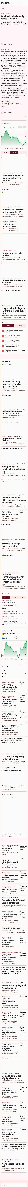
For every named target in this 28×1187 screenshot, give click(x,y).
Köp (20, 127)
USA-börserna (10, 696)
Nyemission (11, 711)
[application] (14, 139)
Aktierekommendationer (12, 845)
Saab (8, 511)
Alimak (11, 207)
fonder (8, 572)
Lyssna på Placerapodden (8, 789)
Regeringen (9, 1027)
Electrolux (10, 436)
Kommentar (4, 250)
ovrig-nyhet (4, 711)
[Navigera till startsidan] (5, 3)
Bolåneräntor (22, 539)
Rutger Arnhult (10, 682)
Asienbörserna (10, 982)
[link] (14, 171)
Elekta (8, 859)
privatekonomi (13, 539)
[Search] (21, 3)
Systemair (9, 1129)
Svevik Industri (18, 1043)
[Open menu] (25, 3)
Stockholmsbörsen (11, 754)
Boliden (10, 250)
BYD (8, 725)
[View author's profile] (25, 44)
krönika (4, 379)
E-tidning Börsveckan (7, 836)
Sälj (24, 127)
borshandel (8, 13)
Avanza (9, 937)
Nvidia (8, 1102)
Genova (10, 1073)
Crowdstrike (10, 173)
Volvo (8, 872)
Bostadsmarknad (11, 464)
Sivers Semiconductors (12, 952)
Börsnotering (11, 379)
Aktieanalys (5, 207)
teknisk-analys (12, 221)
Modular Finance (11, 305)
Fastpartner (10, 911)
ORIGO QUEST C (11, 927)
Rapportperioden (11, 495)
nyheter (2, 13)
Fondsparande (15, 572)
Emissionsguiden (12, 410)
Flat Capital (9, 279)
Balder (8, 1087)
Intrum (8, 996)
